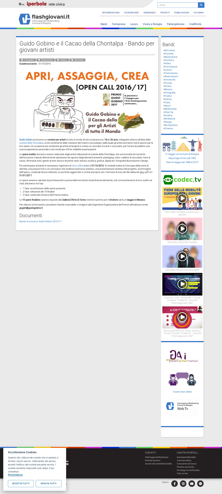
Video (168, 63)
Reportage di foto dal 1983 (182, 158)
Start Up (169, 112)
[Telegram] (200, 483)
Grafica (168, 115)
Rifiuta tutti (48, 483)
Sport (168, 105)
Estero (168, 86)
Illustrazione (171, 57)
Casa (167, 102)
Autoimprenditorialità (186, 457)
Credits (168, 464)
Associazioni (171, 76)
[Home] (45, 19)
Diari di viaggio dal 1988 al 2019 (182, 162)
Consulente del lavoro (186, 464)
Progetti (165, 12)
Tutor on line (182, 473)
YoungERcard (131, 12)
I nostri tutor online (182, 391)
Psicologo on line (184, 470)
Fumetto (169, 53)
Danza (168, 99)
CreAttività (195, 24)
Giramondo (150, 12)
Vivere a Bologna (152, 24)
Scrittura (169, 60)
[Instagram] (183, 483)
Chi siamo (199, 12)
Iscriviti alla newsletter (155, 464)
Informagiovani (110, 12)
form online (78, 165)
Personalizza (15, 474)
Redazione (163, 457)
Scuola (168, 83)
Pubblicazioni (181, 12)
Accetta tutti (20, 483)
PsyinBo (196, 470)
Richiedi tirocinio (152, 460)
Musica (168, 89)
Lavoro (134, 24)
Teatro (168, 96)
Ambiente (170, 118)
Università (170, 79)
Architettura (171, 125)
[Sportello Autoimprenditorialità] (182, 256)
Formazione (118, 24)
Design (168, 122)
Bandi (104, 24)
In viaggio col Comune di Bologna (182, 154)
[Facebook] (174, 483)
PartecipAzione (175, 24)
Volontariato (171, 73)
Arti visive (170, 50)
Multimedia (170, 109)
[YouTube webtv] (192, 483)
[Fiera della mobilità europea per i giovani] (182, 198)
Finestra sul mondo (185, 467)
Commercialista (184, 460)
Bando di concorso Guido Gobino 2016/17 (40, 221)
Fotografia (170, 92)
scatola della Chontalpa (31, 143)
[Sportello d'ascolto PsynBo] (182, 228)
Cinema (169, 128)
